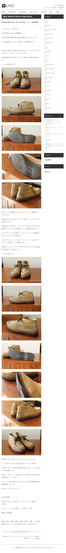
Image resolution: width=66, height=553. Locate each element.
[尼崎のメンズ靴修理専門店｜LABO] (8, 3)
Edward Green (48, 38)
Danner (47, 86)
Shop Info (44, 12)
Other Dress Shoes (50, 73)
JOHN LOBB (48, 51)
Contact (57, 12)
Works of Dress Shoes (50, 29)
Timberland (48, 94)
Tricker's (47, 60)
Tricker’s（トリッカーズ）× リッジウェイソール (54, 134)
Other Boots (27, 16)
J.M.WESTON (48, 42)
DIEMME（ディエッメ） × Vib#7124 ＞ (32, 538)
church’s (47, 55)
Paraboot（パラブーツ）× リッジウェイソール (54, 128)
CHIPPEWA (48, 90)
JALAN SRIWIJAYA (50, 68)
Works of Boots (14, 16)
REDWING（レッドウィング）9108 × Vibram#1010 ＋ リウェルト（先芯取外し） (54, 145)
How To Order (34, 12)
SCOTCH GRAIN (49, 64)
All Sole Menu (12, 12)
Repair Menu (23, 12)
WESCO (47, 99)
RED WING (48, 81)
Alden (46, 47)
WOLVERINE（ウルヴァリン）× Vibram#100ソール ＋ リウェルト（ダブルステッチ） (53, 121)
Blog (51, 12)
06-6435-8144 (60, 5)
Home (3, 12)
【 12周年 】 (48, 139)
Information (48, 25)
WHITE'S (47, 103)
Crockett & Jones (49, 34)
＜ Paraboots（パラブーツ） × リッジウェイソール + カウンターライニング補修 (20, 536)
